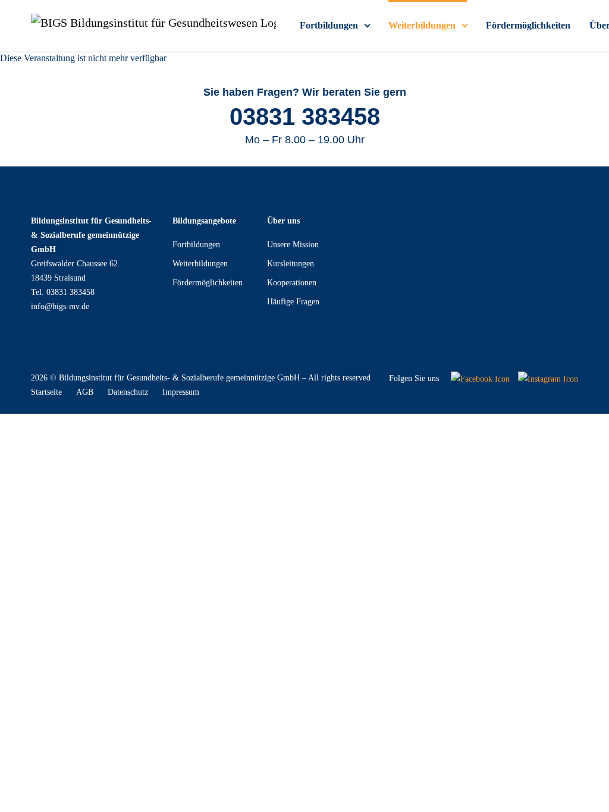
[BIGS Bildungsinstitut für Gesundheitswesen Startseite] (153, 25)
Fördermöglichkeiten (207, 282)
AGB (84, 392)
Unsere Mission (293, 244)
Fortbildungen (196, 244)
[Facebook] (480, 378)
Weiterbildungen (200, 263)
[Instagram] (548, 378)
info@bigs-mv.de (60, 306)
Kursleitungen (290, 263)
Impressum (180, 392)
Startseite (46, 392)
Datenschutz (128, 392)
